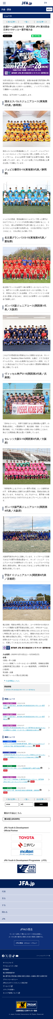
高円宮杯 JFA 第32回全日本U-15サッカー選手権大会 (20, 690)
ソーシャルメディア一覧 (43, 955)
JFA (3, 918)
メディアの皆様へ (9, 989)
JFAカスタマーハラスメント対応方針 (15, 983)
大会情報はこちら (13, 680)
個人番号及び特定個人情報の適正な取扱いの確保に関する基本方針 (25, 976)
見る (4, 898)
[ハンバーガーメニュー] (4, 3)
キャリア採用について (10, 993)
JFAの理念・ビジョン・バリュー (26, 943)
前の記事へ (12, 21)
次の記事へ (40, 21)
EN (45, 3)
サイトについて (8, 962)
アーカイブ (6, 986)
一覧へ (26, 21)
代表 (4, 891)
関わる (5, 912)
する (4, 905)
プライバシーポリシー (10, 979)
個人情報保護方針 (9, 973)
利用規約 (6, 969)
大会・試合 (6, 9)
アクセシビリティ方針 (10, 966)
